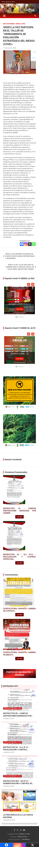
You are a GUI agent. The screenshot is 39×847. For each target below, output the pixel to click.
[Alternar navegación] (4, 15)
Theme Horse (22, 837)
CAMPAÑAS (7, 810)
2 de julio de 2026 (8, 718)
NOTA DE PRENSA (9, 24)
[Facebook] (22, 244)
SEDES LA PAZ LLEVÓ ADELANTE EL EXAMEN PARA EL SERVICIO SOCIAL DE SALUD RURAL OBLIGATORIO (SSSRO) (20, 267)
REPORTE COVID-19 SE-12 (19, 304)
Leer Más (19, 309)
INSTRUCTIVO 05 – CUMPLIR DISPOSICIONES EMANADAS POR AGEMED (19, 510)
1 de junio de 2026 (9, 820)
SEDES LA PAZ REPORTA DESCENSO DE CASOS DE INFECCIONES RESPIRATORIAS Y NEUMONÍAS (20, 256)
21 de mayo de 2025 (9, 48)
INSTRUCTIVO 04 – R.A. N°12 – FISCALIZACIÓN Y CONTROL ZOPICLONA (16, 749)
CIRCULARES (7, 708)
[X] (30, 244)
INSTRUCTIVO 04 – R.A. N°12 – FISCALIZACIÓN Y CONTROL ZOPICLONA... (19, 556)
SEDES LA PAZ (24, 834)
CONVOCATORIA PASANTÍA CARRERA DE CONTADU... (19, 609)
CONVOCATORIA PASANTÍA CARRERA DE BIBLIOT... (19, 653)
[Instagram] (26, 244)
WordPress (26, 839)
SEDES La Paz (20, 24)
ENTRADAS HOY (10, 686)
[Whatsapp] (34, 244)
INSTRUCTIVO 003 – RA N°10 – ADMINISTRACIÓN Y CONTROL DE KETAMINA (17, 783)
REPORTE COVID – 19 (19, 354)
